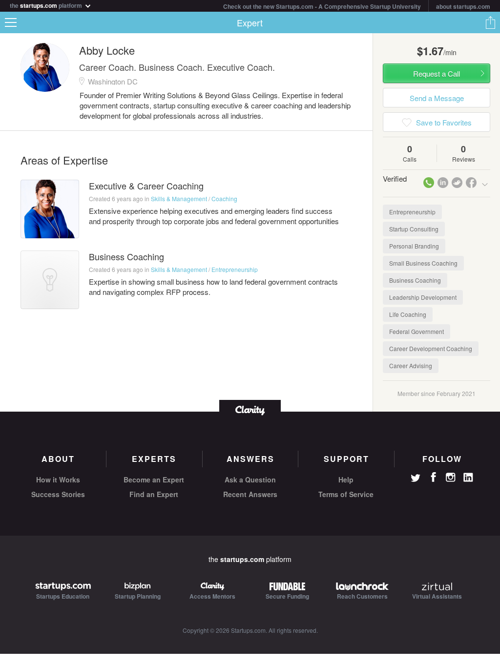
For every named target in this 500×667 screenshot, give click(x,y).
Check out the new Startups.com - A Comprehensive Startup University (322, 6)
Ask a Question (250, 479)
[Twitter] (415, 479)
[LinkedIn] (468, 477)
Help (346, 479)
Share (490, 22)
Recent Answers (250, 494)
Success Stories (58, 494)
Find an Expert (153, 494)
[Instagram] (451, 477)
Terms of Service (346, 494)
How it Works (58, 479)
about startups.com (463, 6)
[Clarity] (250, 409)
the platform (46, 4)
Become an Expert (154, 479)
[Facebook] (433, 477)
